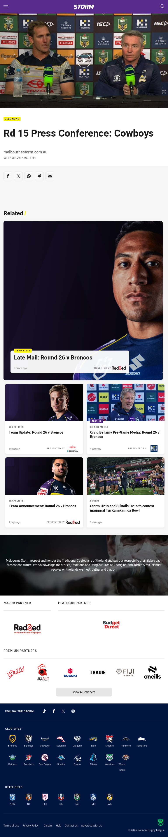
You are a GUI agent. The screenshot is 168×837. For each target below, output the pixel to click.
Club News (12, 119)
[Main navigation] (6, 6)
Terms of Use (11, 825)
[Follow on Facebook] (54, 711)
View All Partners (84, 692)
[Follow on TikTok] (44, 711)
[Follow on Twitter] (63, 711)
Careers (48, 825)
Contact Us (71, 825)
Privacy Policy (30, 825)
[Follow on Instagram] (73, 711)
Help (58, 825)
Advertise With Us (91, 825)
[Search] (162, 6)
